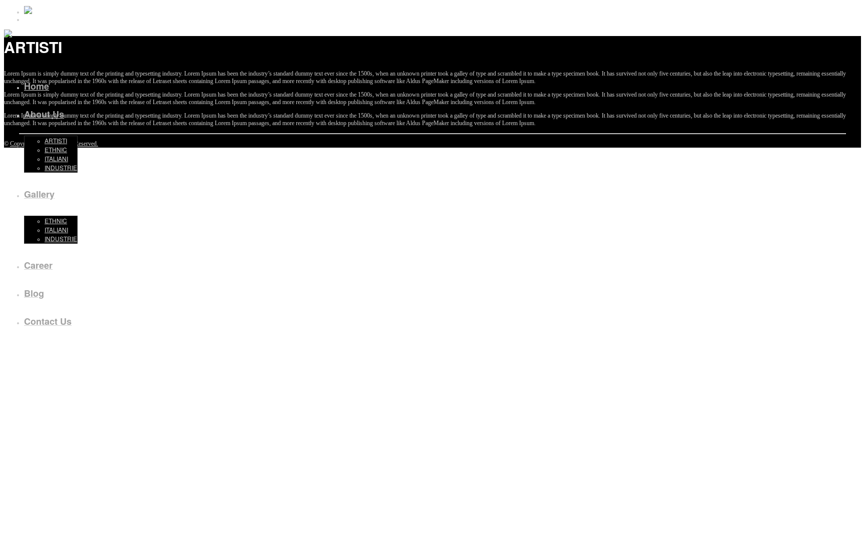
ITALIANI (56, 158)
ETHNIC (56, 149)
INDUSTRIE (61, 167)
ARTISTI (56, 140)
